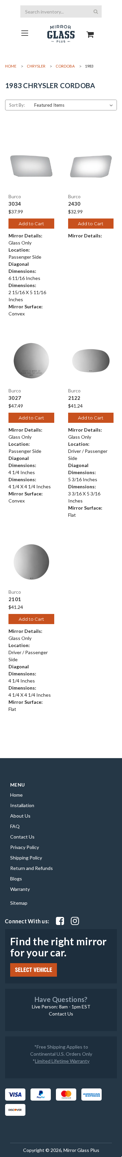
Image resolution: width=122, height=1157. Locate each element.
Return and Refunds (31, 868)
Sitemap (18, 903)
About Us (20, 816)
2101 (14, 599)
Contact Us (22, 837)
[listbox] (75, 105)
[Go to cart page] (90, 28)
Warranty (20, 889)
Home (16, 795)
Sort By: (17, 105)
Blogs (16, 878)
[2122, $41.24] (91, 361)
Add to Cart (31, 223)
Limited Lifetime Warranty (62, 1061)
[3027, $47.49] (31, 361)
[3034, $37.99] (31, 166)
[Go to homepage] (24, 33)
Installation (22, 805)
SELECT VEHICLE (33, 970)
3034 (14, 204)
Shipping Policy (26, 857)
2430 (74, 204)
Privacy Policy (24, 847)
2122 (74, 398)
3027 (14, 398)
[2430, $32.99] (91, 166)
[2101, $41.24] (31, 562)
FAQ (15, 826)
